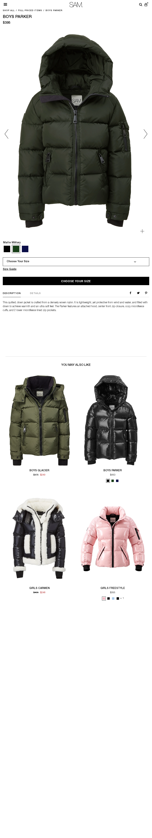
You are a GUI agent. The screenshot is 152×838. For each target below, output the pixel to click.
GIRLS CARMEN (39, 588)
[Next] (142, 134)
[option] (76, 134)
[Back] (10, 134)
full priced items (30, 11)
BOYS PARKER (112, 470)
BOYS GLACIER (39, 470)
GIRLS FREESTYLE (112, 588)
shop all (9, 11)
